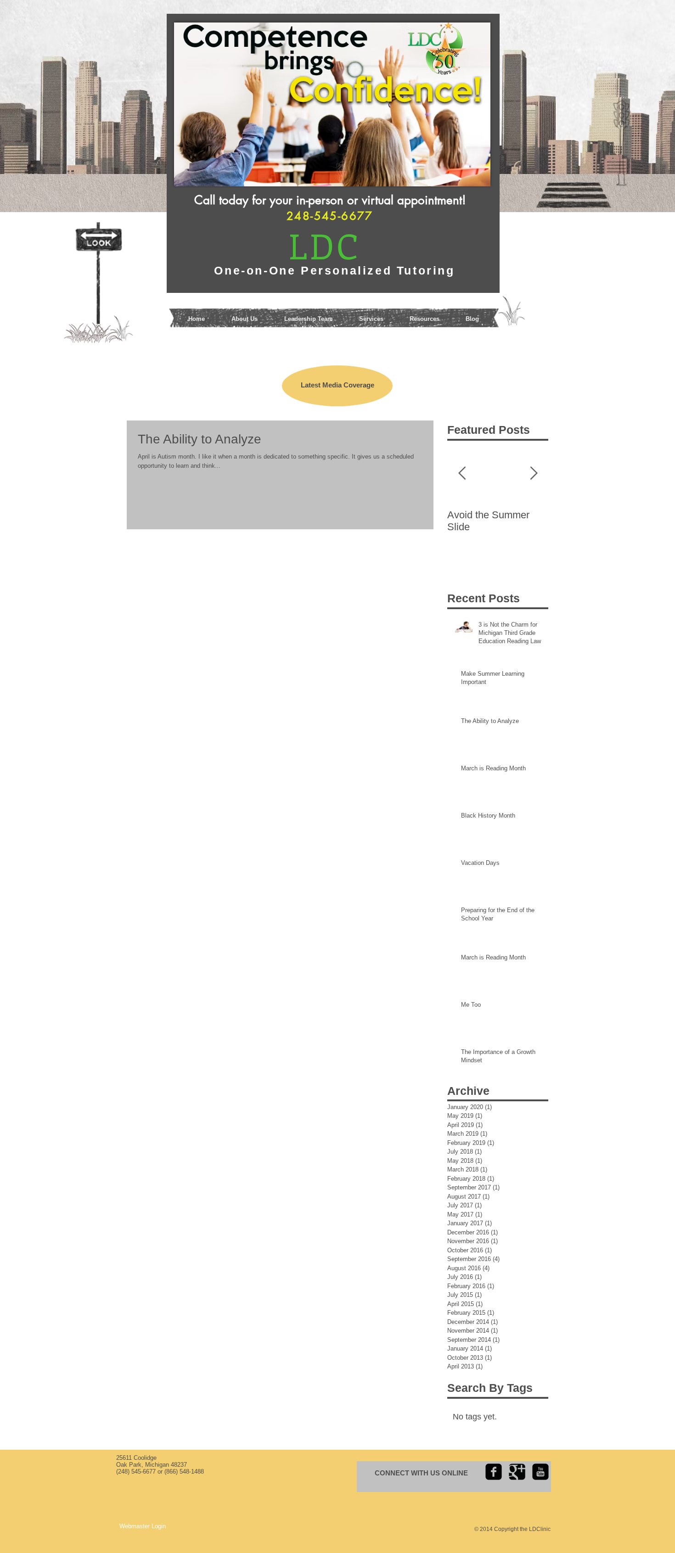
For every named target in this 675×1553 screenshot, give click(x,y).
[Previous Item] (462, 473)
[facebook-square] (493, 1471)
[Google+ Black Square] (517, 1471)
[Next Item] (533, 473)
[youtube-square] (540, 1471)
